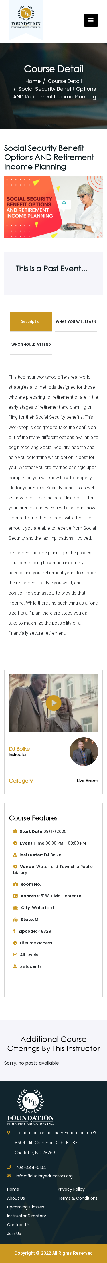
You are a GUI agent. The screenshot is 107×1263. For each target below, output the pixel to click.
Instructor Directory (26, 1216)
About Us (16, 1198)
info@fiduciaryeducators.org (44, 1176)
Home (33, 81)
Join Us (14, 1233)
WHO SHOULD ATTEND (31, 344)
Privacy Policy (71, 1189)
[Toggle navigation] (91, 20)
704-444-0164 (31, 1167)
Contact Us (18, 1225)
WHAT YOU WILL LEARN (76, 321)
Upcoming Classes (25, 1207)
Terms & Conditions (78, 1198)
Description (31, 321)
